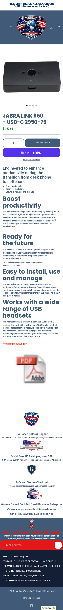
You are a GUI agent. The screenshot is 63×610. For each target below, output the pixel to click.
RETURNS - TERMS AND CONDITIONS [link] (23, 571)
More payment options (31, 160)
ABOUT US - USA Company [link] (15, 556)
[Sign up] (58, 545)
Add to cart (45, 143)
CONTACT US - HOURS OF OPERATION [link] (21, 561)
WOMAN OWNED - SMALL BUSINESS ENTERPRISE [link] (27, 580)
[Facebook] (32, 605)
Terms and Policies (31, 598)
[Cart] (59, 27)
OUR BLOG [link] (48, 561)
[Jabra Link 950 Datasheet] (31, 371)
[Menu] (4, 27)
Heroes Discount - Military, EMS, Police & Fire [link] (24, 575)
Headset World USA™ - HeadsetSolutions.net (35, 591)
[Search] (11, 27)
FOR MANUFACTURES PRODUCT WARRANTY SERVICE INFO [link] (31, 566)
